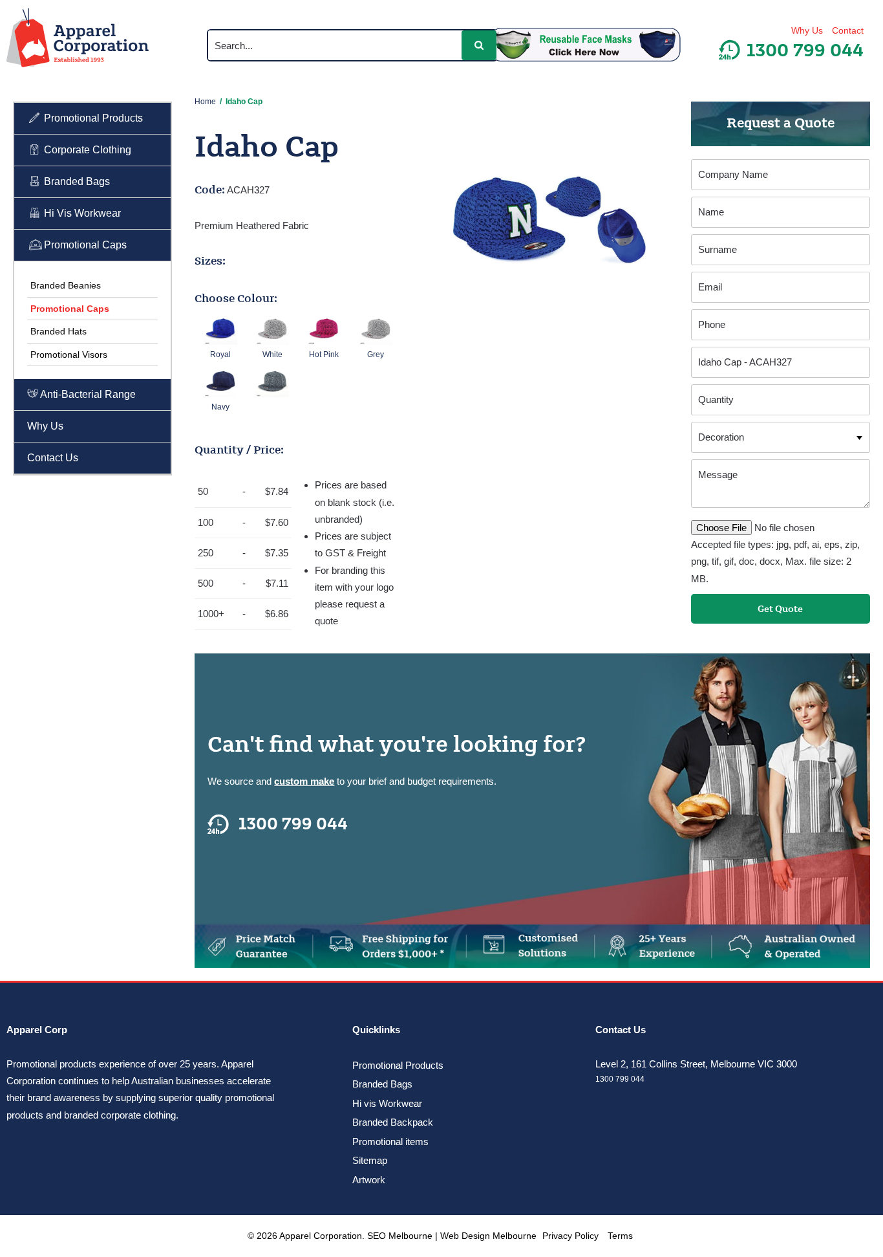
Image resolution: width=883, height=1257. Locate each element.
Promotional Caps (84, 244)
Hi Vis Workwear (81, 213)
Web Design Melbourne (488, 1235)
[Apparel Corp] (77, 40)
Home (205, 101)
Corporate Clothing (86, 149)
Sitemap (369, 1160)
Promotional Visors (68, 354)
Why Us (807, 30)
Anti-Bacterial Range (86, 394)
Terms (620, 1235)
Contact (848, 30)
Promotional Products (92, 118)
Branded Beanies (65, 285)
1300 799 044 (293, 824)
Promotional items (390, 1141)
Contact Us (52, 457)
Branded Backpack (392, 1122)
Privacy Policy (570, 1235)
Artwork (368, 1179)
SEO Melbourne (399, 1235)
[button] (479, 45)
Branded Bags (75, 181)
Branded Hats (58, 331)
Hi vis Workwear (387, 1103)
